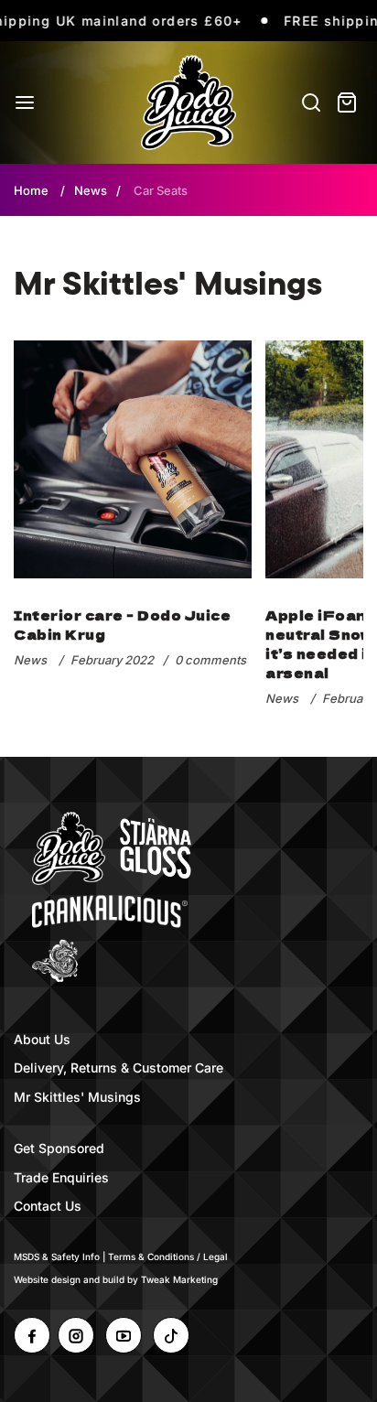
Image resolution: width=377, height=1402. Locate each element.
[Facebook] (32, 1335)
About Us (42, 1039)
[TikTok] (171, 1335)
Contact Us (47, 1205)
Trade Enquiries (61, 1177)
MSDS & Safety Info (57, 1256)
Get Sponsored (59, 1148)
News (90, 190)
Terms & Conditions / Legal (168, 1256)
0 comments (210, 659)
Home (31, 190)
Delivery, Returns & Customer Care (118, 1067)
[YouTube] (123, 1335)
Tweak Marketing (179, 1279)
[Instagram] (76, 1335)
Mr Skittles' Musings (77, 1097)
